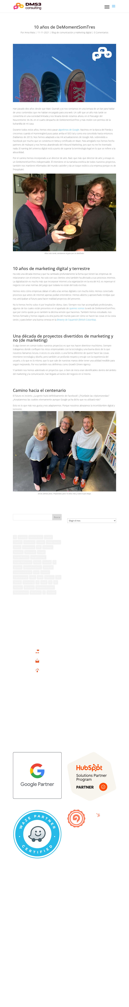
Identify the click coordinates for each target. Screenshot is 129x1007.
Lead (36, 572)
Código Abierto (53, 542)
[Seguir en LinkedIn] (73, 924)
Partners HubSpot (37, 708)
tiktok (44, 582)
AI (15, 537)
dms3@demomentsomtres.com (37, 664)
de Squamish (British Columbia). (76, 319)
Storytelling (29, 582)
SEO (58, 577)
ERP (38, 547)
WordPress (35, 592)
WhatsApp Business (45, 587)
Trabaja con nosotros (37, 731)
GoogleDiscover (38, 557)
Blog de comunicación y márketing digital (71, 32)
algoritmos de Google (68, 129)
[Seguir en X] (61, 924)
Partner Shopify (37, 718)
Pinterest (49, 577)
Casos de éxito (36, 537)
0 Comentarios (101, 32)
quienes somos (76, 308)
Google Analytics (21, 557)
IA (54, 562)
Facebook (18, 552)
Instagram (48, 567)
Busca (57, 517)
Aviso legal (18, 878)
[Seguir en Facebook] (55, 924)
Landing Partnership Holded (37, 703)
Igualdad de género (32, 567)
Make (32, 577)
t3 (37, 582)
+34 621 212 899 (37, 655)
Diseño (17, 547)
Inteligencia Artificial (22, 572)
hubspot (46, 562)
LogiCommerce (20, 577)
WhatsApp (29, 587)
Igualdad (17, 567)
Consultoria (29, 542)
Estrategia (48, 547)
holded (37, 562)
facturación (30, 552)
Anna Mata (30, 32)
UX (55, 582)
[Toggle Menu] (106, 6)
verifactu (18, 587)
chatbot (48, 537)
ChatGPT (17, 542)
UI (50, 582)
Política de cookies (22, 883)
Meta (40, 577)
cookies (40, 542)
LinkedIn (45, 572)
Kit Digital (37, 698)
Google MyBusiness (22, 562)
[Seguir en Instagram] (67, 924)
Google (41, 552)
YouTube (51, 592)
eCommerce (28, 547)
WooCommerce (21, 592)
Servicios (37, 694)
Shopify (17, 582)
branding (22, 537)
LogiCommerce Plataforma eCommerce (37, 713)
